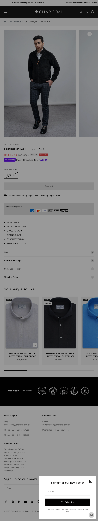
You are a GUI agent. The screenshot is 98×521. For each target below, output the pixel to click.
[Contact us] (91, 515)
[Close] (90, 481)
